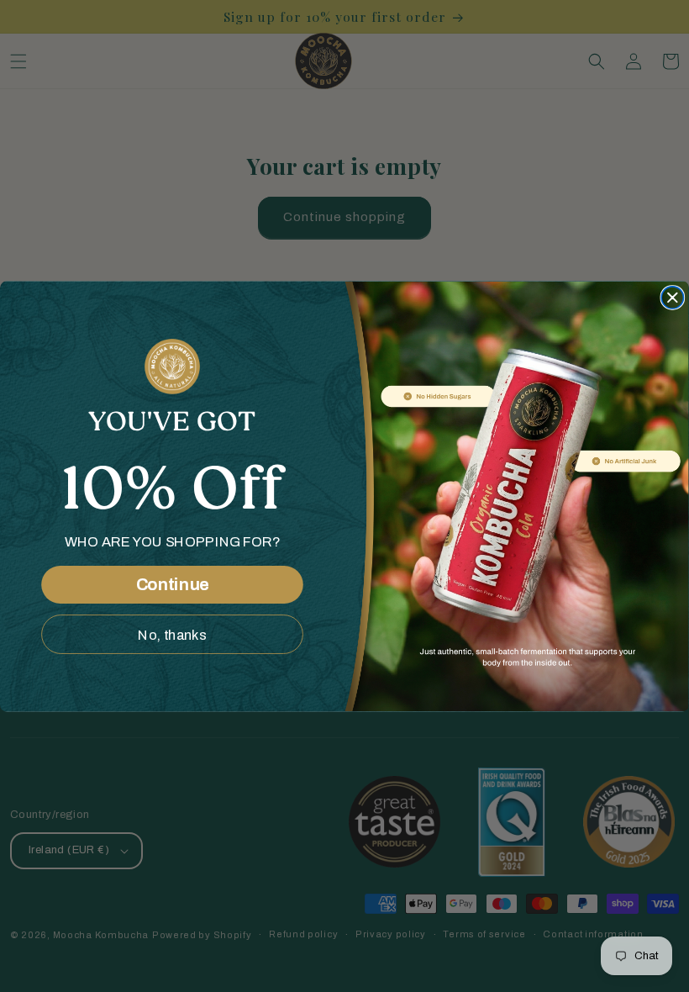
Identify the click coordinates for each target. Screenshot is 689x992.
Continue (172, 585)
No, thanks (172, 633)
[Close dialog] (672, 297)
